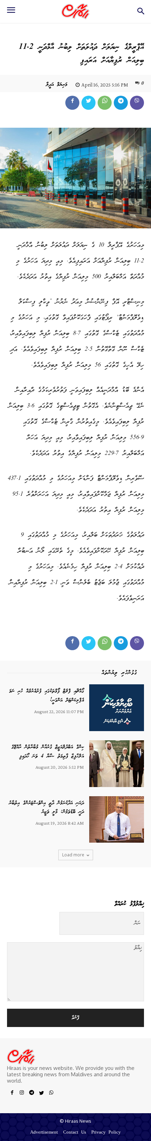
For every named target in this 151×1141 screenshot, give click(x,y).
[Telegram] (121, 103)
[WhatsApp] (105, 103)
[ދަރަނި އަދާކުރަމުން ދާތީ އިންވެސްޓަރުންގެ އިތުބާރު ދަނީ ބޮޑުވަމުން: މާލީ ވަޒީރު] (116, 819)
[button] (140, 13)
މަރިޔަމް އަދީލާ (56, 85)
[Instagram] (22, 1094)
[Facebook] (72, 103)
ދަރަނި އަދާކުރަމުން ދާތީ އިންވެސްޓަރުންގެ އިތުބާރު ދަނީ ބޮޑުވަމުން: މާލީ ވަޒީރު (46, 808)
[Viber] (137, 103)
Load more (73, 855)
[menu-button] (10, 12)
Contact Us (74, 1132)
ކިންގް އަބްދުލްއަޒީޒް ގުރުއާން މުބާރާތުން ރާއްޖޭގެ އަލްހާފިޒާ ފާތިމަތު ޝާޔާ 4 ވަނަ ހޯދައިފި (47, 752)
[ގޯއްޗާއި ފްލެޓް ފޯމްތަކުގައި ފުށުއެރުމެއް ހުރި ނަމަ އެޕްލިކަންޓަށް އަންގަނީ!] (116, 707)
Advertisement (44, 1132)
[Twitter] (88, 103)
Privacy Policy (106, 1132)
